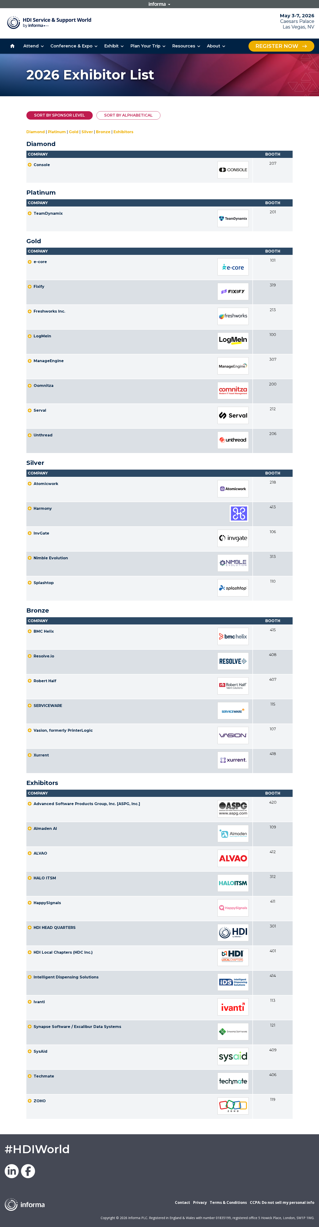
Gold (73, 132)
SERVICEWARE (48, 705)
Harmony (43, 508)
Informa (159, 4)
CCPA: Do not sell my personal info (282, 1202)
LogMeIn (42, 336)
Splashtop (44, 583)
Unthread (43, 435)
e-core (40, 262)
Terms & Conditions (228, 1202)
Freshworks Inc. (49, 311)
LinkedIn (12, 1171)
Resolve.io (44, 656)
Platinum (57, 132)
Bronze (103, 132)
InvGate (41, 533)
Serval (40, 410)
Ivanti (39, 1002)
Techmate (44, 1076)
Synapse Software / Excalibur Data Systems (77, 1026)
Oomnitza (43, 385)
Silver (87, 132)
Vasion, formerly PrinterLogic (63, 730)
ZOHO (40, 1101)
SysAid (40, 1051)
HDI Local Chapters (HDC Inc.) (63, 952)
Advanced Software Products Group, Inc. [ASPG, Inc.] (87, 804)
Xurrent (41, 755)
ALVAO (40, 853)
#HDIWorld (37, 1149)
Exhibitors (123, 132)
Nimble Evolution (51, 558)
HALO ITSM (45, 878)
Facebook (28, 1171)
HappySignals (47, 903)
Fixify (39, 286)
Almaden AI (45, 828)
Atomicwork (46, 484)
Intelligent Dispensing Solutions (66, 977)
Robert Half (45, 681)
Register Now (276, 46)
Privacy (200, 1202)
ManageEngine (49, 361)
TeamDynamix (48, 213)
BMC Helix (44, 631)
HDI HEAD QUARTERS (55, 927)
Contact (182, 1202)
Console (42, 165)
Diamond (35, 132)
